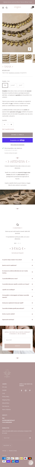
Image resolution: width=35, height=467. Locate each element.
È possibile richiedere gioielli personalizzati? (13, 308)
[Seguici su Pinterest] (30, 390)
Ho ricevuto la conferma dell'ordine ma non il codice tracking (15, 272)
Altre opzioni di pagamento (17, 145)
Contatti (4, 390)
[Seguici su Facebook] (21, 390)
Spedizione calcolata (14, 73)
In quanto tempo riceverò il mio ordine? (12, 260)
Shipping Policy (6, 400)
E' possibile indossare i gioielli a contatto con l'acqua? (15, 284)
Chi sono (4, 387)
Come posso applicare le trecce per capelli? (12, 303)
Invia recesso (5, 406)
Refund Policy (5, 403)
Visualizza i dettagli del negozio (10, 153)
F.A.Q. (3, 393)
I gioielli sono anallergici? (8, 289)
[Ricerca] (6, 8)
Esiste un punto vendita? (8, 314)
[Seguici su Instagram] (26, 390)
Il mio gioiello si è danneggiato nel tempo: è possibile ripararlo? (15, 296)
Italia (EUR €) (6, 445)
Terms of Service (6, 409)
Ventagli (12, 85)
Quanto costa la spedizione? (9, 265)
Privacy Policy (5, 396)
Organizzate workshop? (8, 319)
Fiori (5, 85)
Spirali (20, 85)
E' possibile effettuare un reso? (10, 278)
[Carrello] (32, 8)
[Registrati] (30, 438)
